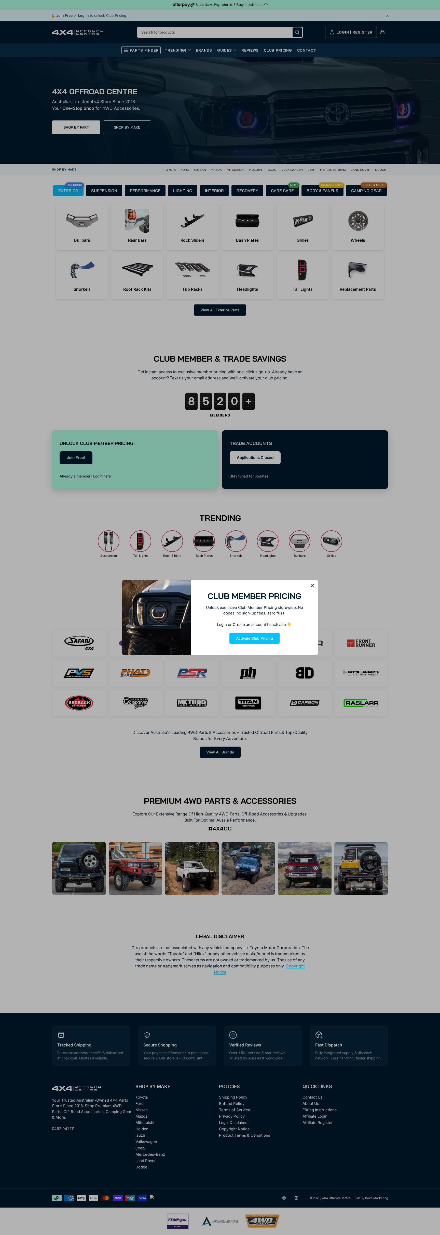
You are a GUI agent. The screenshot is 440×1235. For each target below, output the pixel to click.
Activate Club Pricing (254, 638)
